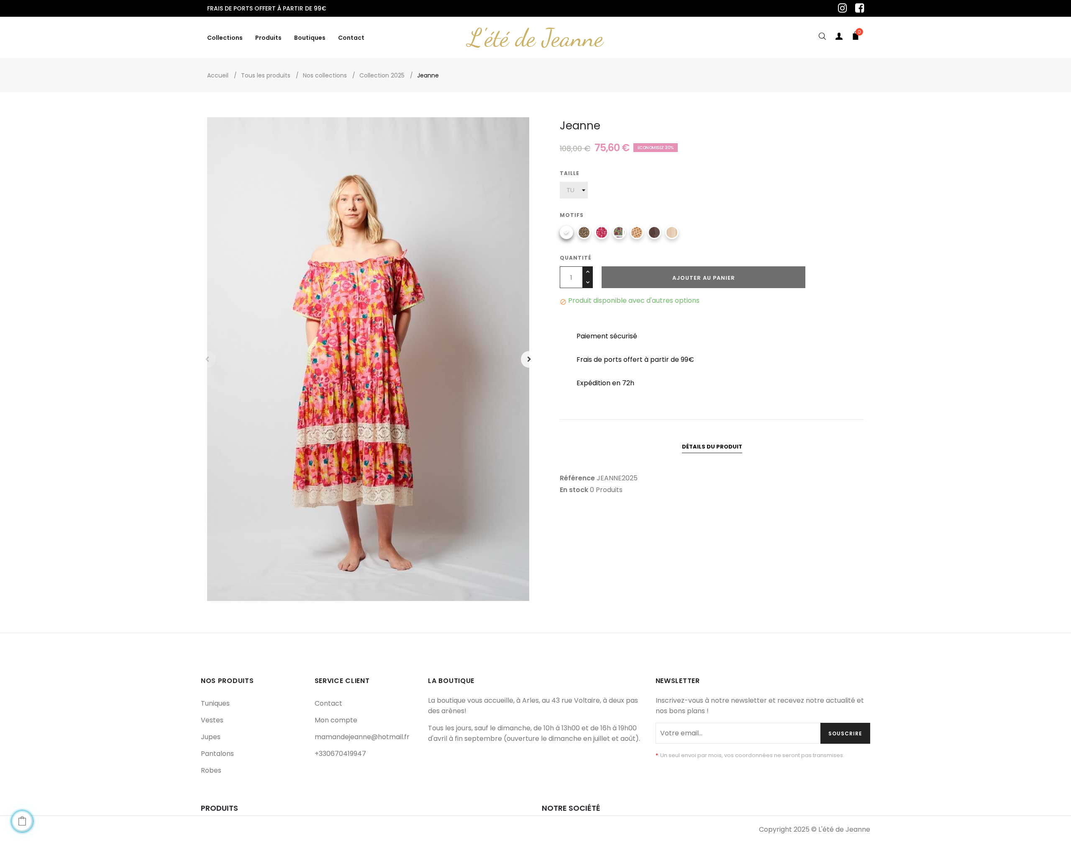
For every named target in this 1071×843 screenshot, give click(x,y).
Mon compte (336, 720)
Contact (328, 703)
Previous (207, 359)
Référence (577, 478)
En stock (574, 490)
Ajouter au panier (703, 278)
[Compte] (838, 37)
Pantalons (217, 753)
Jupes (210, 737)
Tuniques (215, 703)
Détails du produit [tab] (712, 447)
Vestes (212, 720)
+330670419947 (340, 753)
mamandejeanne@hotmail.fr (362, 737)
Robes (211, 770)
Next (529, 359)
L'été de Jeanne (535, 38)
